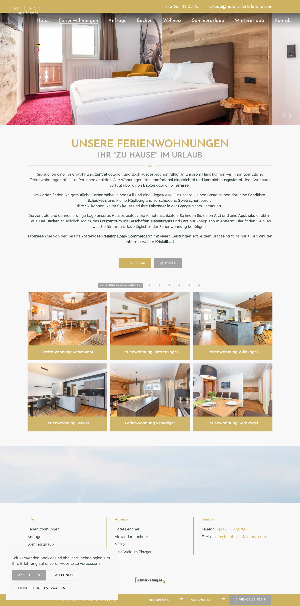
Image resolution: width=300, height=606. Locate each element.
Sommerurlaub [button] (208, 20)
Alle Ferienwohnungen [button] (120, 285)
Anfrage (117, 20)
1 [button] (149, 285)
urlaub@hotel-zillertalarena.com (240, 6)
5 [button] (189, 285)
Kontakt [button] (283, 20)
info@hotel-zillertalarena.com (240, 537)
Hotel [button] (43, 20)
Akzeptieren (29, 575)
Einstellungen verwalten (42, 588)
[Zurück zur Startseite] (22, 18)
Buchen (145, 20)
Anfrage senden (250, 599)
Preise (170, 263)
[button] (283, 115)
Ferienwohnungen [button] (78, 20)
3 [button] (169, 285)
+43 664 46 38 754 (183, 6)
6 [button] (199, 285)
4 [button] (179, 285)
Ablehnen (64, 575)
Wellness (172, 20)
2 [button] (159, 285)
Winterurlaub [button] (249, 20)
